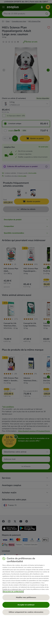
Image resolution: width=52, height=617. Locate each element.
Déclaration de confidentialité (13, 592)
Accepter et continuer (26, 605)
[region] (26, 586)
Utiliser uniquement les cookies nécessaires (26, 612)
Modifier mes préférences (26, 597)
